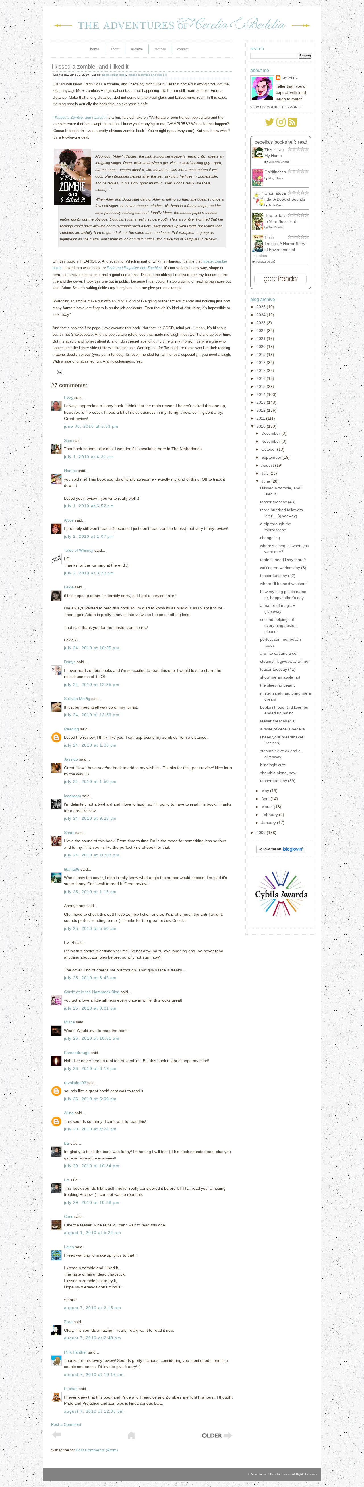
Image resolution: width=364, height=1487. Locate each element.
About (115, 49)
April (265, 798)
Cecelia (289, 77)
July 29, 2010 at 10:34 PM (91, 1165)
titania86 (71, 869)
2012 (262, 410)
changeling (270, 538)
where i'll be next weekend (284, 583)
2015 (262, 386)
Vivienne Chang (278, 161)
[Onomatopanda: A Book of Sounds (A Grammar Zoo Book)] (259, 204)
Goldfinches (275, 172)
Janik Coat (275, 205)
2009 (262, 832)
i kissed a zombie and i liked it (147, 74)
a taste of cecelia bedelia (282, 729)
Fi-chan (71, 1388)
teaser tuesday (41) (277, 669)
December (271, 433)
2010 (262, 426)
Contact (183, 49)
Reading (71, 729)
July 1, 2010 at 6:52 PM (89, 506)
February (270, 814)
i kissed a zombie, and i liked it (90, 66)
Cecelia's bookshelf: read (281, 142)
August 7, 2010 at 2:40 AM (92, 1338)
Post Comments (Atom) (97, 1450)
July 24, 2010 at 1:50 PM (90, 781)
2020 (262, 346)
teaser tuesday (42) (277, 575)
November (271, 441)
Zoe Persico (276, 227)
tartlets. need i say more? (283, 559)
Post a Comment (66, 1424)
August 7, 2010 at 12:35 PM (94, 1411)
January (269, 822)
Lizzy (68, 397)
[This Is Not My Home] (259, 157)
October (269, 449)
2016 (262, 378)
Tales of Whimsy (78, 550)
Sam (68, 440)
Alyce (69, 520)
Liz (66, 1143)
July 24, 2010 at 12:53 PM (91, 714)
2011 (261, 418)
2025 (262, 306)
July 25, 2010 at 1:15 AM (90, 891)
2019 (262, 354)
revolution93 (75, 1082)
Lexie (69, 587)
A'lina (69, 1113)
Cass (68, 1216)
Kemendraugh (77, 1052)
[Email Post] (58, 371)
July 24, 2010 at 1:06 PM (90, 745)
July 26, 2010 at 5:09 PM (90, 1099)
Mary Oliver (275, 178)
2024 (262, 314)
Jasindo (71, 759)
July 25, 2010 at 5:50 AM (90, 928)
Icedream (72, 796)
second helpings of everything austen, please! (279, 625)
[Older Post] (216, 1438)
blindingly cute (273, 765)
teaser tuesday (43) (277, 502)
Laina (69, 1247)
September (271, 457)
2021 (262, 338)
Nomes (70, 470)
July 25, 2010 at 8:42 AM (90, 977)
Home (94, 49)
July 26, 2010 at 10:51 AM (91, 1038)
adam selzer (110, 74)
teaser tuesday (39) (277, 780)
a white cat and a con (279, 653)
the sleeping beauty (277, 685)
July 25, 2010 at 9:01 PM (90, 1008)
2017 (262, 370)
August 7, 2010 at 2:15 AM (92, 1307)
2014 (262, 394)
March (267, 806)
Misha (69, 1022)
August (268, 465)
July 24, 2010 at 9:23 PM (90, 818)
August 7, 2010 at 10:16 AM (94, 1374)
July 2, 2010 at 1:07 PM (89, 536)
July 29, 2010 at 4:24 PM (90, 1129)
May (265, 790)
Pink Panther (75, 1352)
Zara (68, 1321)
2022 (262, 330)
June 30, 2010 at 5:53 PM (91, 426)
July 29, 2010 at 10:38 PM (91, 1202)
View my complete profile (276, 107)
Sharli (69, 832)
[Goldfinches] (259, 184)
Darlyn (70, 662)
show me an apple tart (280, 677)
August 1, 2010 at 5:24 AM (92, 1232)
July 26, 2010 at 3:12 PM (90, 1068)
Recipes (160, 49)
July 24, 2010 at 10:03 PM (91, 855)
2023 (262, 322)
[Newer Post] (56, 1437)
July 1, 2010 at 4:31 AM (89, 456)
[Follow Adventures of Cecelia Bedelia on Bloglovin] (280, 852)
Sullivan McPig (77, 698)
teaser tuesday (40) (277, 721)
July (265, 473)
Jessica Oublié (265, 261)
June (266, 481)
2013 (262, 402)
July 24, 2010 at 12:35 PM (91, 684)
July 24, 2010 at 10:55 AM (91, 648)
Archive (137, 49)
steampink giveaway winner (285, 661)
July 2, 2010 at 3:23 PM (89, 573)
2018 (262, 362)
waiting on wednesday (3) (283, 567)
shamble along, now (278, 773)
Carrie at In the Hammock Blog (91, 992)
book (122, 74)
